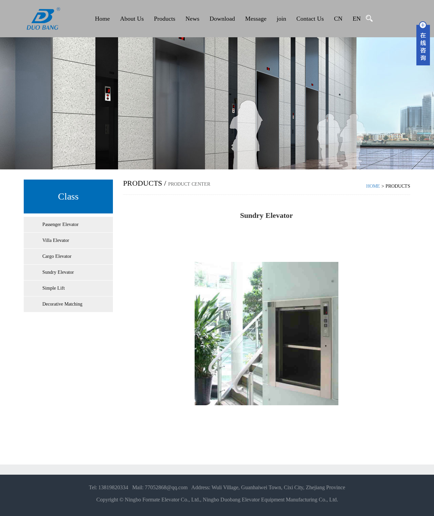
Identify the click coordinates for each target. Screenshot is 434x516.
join (281, 18)
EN (357, 18)
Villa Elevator (55, 240)
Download (222, 18)
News (192, 18)
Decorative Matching (62, 304)
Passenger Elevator (60, 224)
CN (338, 18)
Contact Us (310, 18)
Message (256, 18)
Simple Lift (53, 288)
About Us (132, 18)
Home (102, 18)
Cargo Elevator (57, 256)
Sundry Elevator (58, 272)
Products (164, 18)
